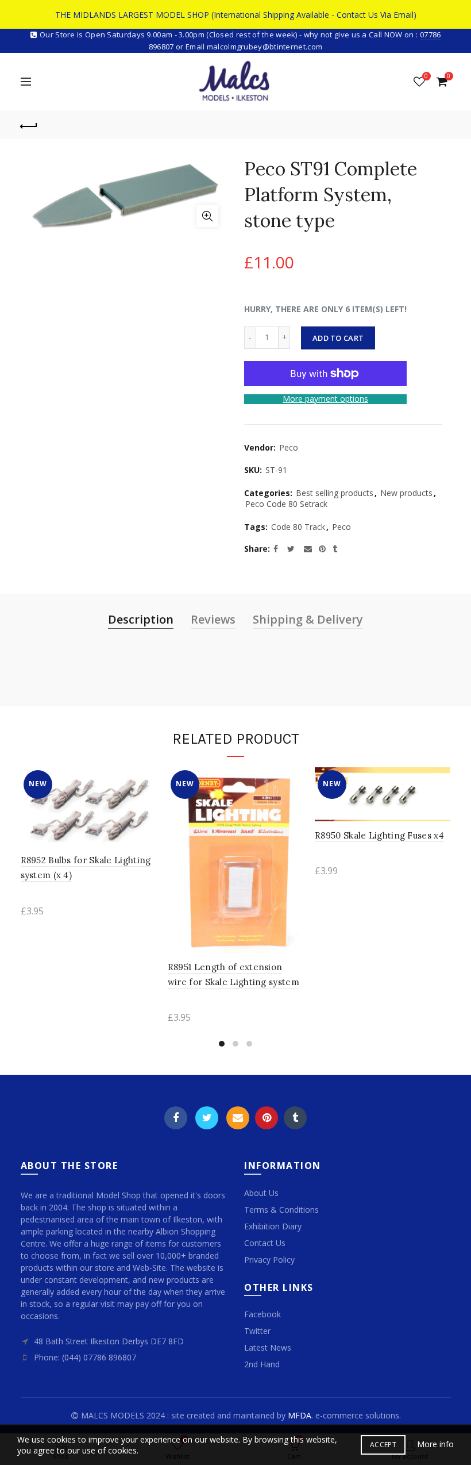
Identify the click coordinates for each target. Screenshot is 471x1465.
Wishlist (426, 76)
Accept (383, 1444)
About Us (261, 1192)
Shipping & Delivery (308, 619)
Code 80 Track (298, 526)
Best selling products (334, 492)
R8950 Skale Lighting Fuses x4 (379, 835)
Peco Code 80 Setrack (286, 503)
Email (237, 1117)
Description (140, 619)
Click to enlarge (207, 216)
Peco (288, 447)
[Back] (29, 124)
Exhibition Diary (273, 1226)
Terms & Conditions (281, 1209)
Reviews (213, 619)
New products (406, 492)
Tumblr (295, 1117)
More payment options (325, 399)
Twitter (206, 1117)
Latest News (267, 1347)
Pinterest (266, 1117)
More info (435, 1444)
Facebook (175, 1117)
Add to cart (338, 338)
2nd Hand (262, 1364)
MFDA (299, 1415)
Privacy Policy (269, 1259)
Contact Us (264, 1242)
